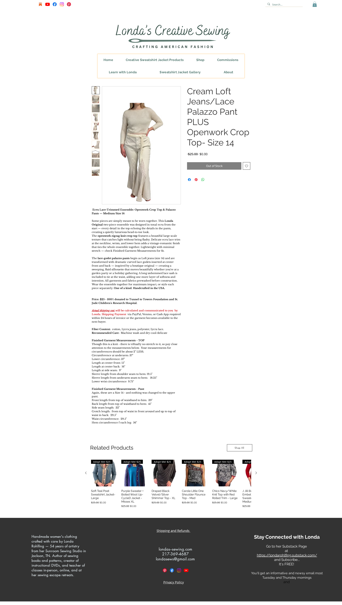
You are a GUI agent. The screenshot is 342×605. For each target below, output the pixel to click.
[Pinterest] (69, 4)
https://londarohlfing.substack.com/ (287, 555)
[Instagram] (61, 4)
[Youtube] (47, 4)
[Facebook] (54, 4)
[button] (314, 4)
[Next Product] (256, 473)
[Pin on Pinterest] (196, 179)
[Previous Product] (86, 473)
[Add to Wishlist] (246, 166)
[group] (171, 484)
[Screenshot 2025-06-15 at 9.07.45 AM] (40, 4)
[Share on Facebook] (189, 179)
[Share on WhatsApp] (203, 179)
